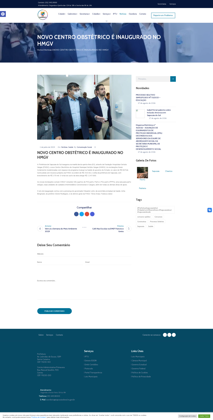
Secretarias (84, 14)
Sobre (40, 335)
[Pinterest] (87, 214)
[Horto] (142, 172)
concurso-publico (144, 217)
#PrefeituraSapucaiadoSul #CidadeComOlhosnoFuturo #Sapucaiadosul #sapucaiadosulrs (154, 210)
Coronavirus (141, 222)
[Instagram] (169, 335)
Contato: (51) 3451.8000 (47, 2)
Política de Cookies (140, 372)
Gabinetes (72, 14)
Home (40, 50)
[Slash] (84, 227)
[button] (3, 14)
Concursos (158, 217)
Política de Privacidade (141, 376)
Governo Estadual (139, 364)
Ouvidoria (133, 14)
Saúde (70, 147)
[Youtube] (174, 335)
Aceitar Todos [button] (204, 416)
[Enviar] (173, 79)
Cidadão (95, 14)
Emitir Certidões (91, 364)
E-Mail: (57, 400)
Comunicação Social (84, 147)
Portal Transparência (93, 372)
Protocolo (89, 368)
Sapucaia (140, 226)
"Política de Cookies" (38, 417)
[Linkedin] (92, 214)
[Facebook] (76, 214)
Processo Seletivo (157, 222)
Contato (142, 14)
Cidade (61, 14)
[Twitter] (81, 214)
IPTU (115, 14)
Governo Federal (138, 368)
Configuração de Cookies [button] (187, 416)
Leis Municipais (91, 376)
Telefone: (49, 396)
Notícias (123, 14)
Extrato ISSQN (91, 360)
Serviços (106, 14)
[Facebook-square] (165, 335)
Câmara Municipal (139, 360)
